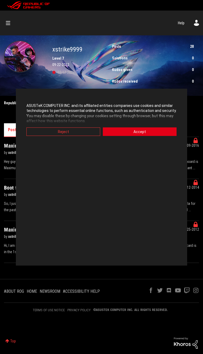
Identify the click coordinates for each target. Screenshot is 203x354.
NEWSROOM (50, 291)
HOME (32, 291)
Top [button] (13, 341)
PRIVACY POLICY (79, 310)
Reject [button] (63, 131)
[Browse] (10, 23)
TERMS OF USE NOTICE (49, 310)
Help (181, 23)
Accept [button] (139, 131)
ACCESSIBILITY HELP (81, 291)
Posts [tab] (13, 129)
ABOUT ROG (14, 291)
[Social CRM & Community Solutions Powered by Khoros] (186, 343)
